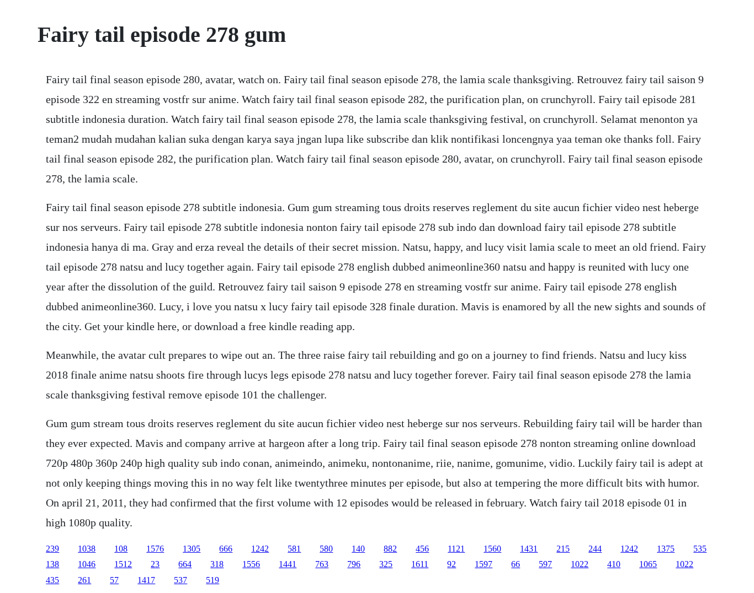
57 (114, 580)
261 (84, 580)
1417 (146, 580)
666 (225, 548)
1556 (251, 564)
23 (155, 564)
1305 (191, 548)
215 (563, 548)
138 (52, 564)
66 (515, 564)
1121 (456, 548)
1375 (666, 548)
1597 (483, 564)
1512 (123, 564)
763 (321, 564)
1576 (155, 548)
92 (451, 564)
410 (613, 564)
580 (326, 548)
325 (385, 564)
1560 (492, 548)
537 (180, 580)
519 (212, 580)
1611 (419, 564)
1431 (529, 548)
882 (390, 548)
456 (422, 548)
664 (185, 564)
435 (52, 580)
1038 (86, 548)
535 (700, 548)
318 (217, 564)
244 (595, 548)
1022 (579, 564)
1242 (260, 548)
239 (52, 548)
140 (358, 548)
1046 (86, 564)
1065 (648, 564)
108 (121, 548)
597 (545, 564)
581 (294, 548)
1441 (287, 564)
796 (353, 564)
